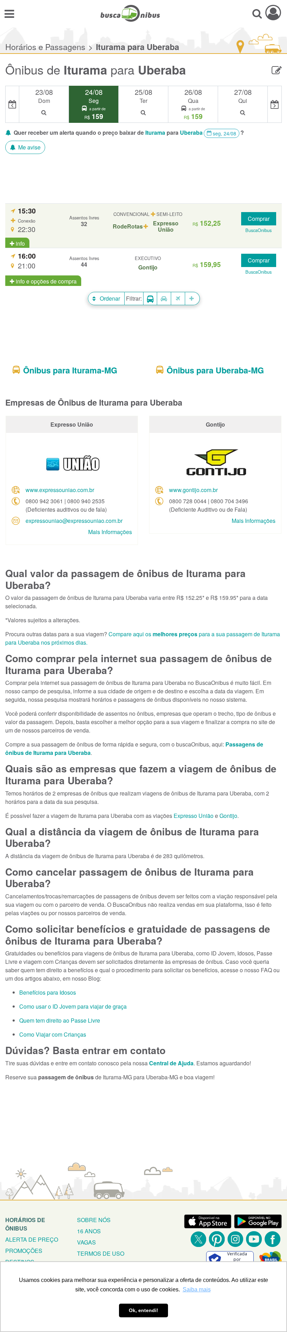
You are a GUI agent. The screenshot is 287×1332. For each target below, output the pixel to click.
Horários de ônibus (25, 1224)
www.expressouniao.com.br (60, 490)
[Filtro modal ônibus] (150, 299)
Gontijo (228, 816)
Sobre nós (94, 1220)
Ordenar (109, 298)
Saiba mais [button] (197, 1289)
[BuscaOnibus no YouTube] (254, 1239)
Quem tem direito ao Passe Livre (59, 1020)
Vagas (86, 1242)
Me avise (29, 147)
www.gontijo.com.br (193, 490)
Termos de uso (100, 1253)
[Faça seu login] (273, 12)
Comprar (259, 219)
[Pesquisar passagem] (257, 13)
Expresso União (194, 816)
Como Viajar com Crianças (52, 1034)
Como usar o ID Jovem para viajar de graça (73, 1006)
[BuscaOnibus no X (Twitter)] (198, 1239)
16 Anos (89, 1231)
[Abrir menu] (9, 13)
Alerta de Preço (31, 1239)
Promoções (23, 1251)
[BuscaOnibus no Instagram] (235, 1239)
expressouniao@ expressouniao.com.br (74, 521)
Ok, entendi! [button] (143, 1310)
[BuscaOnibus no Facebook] (272, 1239)
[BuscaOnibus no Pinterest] (217, 1239)
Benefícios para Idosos (47, 992)
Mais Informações (110, 532)
